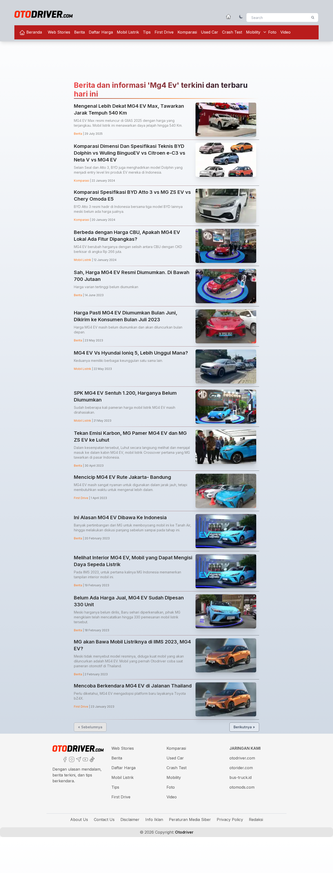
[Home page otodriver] (228, 16)
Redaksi (256, 819)
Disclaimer (129, 819)
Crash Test (232, 32)
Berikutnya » (244, 727)
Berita (79, 32)
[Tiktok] (91, 759)
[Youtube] (84, 759)
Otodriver (184, 832)
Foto (272, 32)
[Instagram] (71, 759)
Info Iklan (154, 819)
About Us (79, 819)
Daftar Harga (101, 32)
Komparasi (187, 32)
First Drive (164, 32)
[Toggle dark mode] (241, 16)
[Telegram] (78, 759)
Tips (147, 32)
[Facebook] (64, 759)
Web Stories (59, 32)
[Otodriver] (43, 14)
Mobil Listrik (128, 32)
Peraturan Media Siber (190, 819)
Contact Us (104, 819)
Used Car (209, 32)
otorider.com (241, 767)
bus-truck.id (240, 777)
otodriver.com (242, 758)
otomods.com (242, 787)
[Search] (313, 17)
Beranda (33, 32)
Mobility (253, 32)
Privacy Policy (230, 819)
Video (285, 32)
